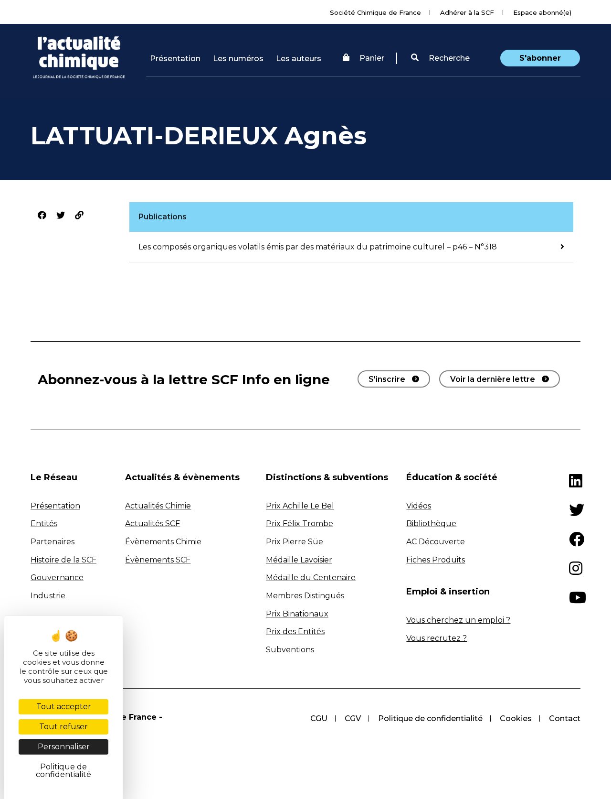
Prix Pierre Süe (294, 541)
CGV (353, 718)
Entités (44, 523)
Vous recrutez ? (436, 638)
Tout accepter (63, 706)
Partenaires (52, 541)
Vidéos (418, 505)
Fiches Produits (435, 559)
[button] (440, 58)
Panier (371, 58)
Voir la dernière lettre (492, 379)
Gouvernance (57, 577)
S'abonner (540, 58)
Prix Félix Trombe (299, 523)
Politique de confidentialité (430, 718)
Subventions (290, 649)
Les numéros (238, 58)
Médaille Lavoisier (299, 559)
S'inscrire (387, 379)
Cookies (516, 718)
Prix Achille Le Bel (300, 505)
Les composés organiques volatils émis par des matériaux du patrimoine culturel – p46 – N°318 (317, 246)
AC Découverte (435, 541)
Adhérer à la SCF (467, 12)
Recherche (448, 58)
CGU (318, 718)
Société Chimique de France (375, 12)
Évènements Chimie (163, 541)
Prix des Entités (295, 631)
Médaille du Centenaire (311, 577)
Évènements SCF (157, 559)
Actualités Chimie (158, 505)
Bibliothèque (431, 523)
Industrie (48, 595)
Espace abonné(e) (542, 12)
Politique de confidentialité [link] (63, 770)
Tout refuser (63, 726)
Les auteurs (298, 58)
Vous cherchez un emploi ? (458, 620)
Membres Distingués (305, 595)
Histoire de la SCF (63, 559)
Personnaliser (64, 746)
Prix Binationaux (297, 613)
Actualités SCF (152, 523)
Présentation (175, 58)
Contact (564, 718)
